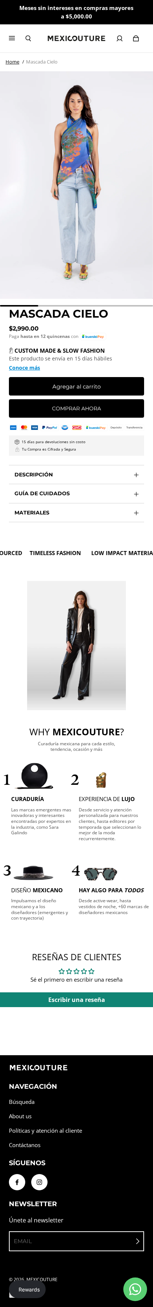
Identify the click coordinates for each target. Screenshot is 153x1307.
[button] (93, 337)
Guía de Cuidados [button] (42, 493)
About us (20, 1116)
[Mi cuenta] (119, 38)
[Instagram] (39, 1182)
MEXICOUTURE (42, 1279)
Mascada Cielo (42, 61)
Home (12, 61)
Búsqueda (22, 1102)
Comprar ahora (76, 408)
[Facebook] (17, 1182)
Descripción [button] (33, 474)
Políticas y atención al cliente (45, 1131)
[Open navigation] (17, 38)
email (23, 1241)
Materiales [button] (31, 512)
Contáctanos (24, 1145)
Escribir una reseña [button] (76, 1000)
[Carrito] (136, 38)
